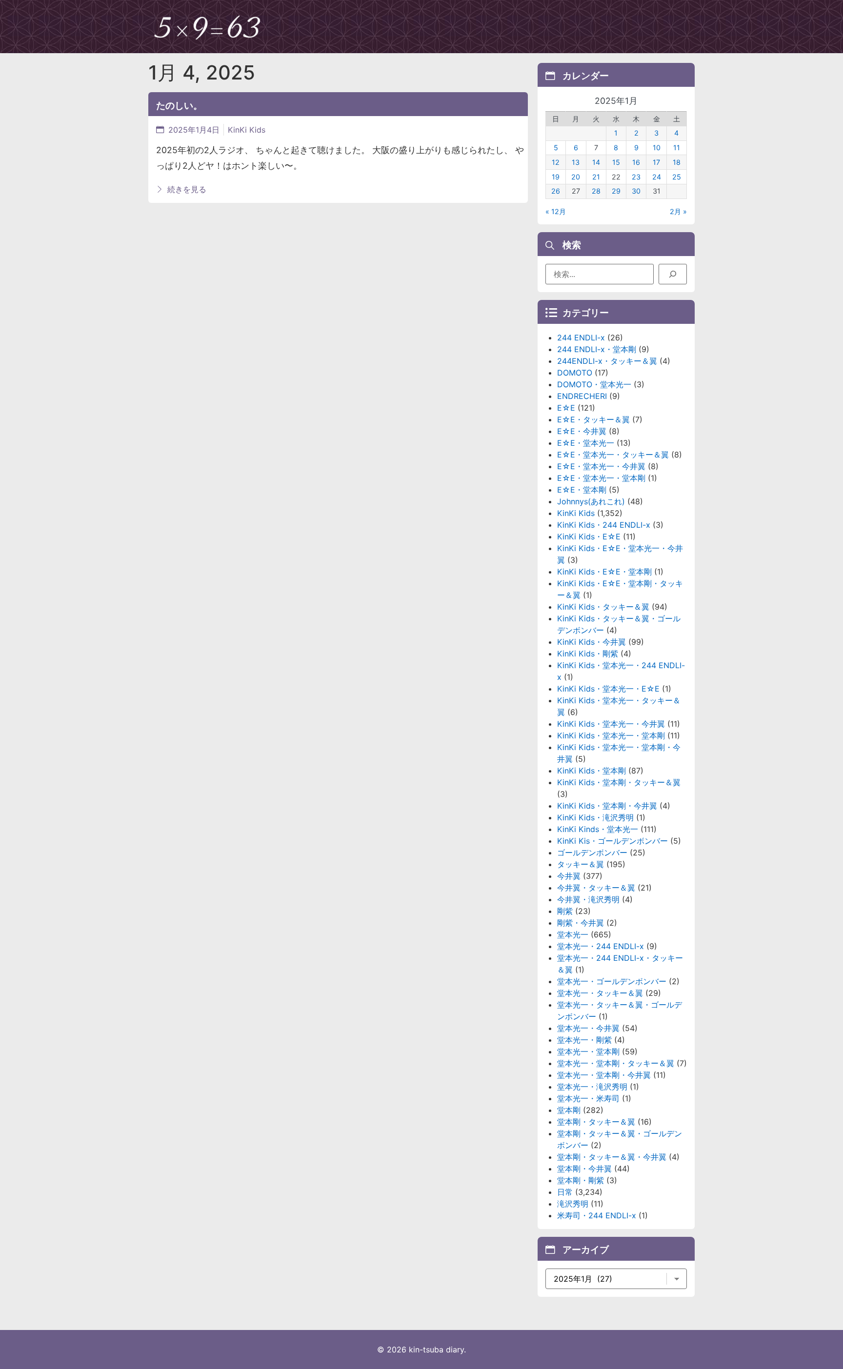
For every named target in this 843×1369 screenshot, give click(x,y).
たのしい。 (179, 105)
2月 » (678, 211)
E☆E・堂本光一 (585, 443)
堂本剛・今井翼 (584, 1168)
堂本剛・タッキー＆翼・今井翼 (611, 1157)
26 (555, 191)
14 (596, 162)
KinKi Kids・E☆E (589, 536)
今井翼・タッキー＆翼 (596, 888)
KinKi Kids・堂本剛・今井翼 (607, 806)
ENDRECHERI (582, 396)
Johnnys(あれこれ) (591, 501)
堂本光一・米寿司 (588, 1098)
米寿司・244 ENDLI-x (596, 1215)
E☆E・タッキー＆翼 (593, 419)
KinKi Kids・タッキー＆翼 (603, 607)
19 (556, 177)
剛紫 (565, 911)
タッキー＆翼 (580, 864)
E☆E (566, 408)
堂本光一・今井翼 (588, 1028)
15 (616, 162)
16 (636, 162)
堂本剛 (569, 1110)
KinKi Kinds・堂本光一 (597, 829)
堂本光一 (572, 934)
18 (677, 162)
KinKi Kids (246, 130)
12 (556, 162)
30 (636, 191)
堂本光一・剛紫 (584, 1040)
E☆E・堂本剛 (581, 490)
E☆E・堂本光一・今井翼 (601, 466)
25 (676, 177)
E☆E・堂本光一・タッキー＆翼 (613, 454)
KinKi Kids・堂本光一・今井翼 (611, 724)
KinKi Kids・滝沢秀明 (595, 817)
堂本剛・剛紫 (580, 1180)
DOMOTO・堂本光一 (594, 384)
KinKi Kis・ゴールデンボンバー (612, 841)
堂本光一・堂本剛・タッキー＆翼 (615, 1063)
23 (636, 177)
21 (596, 177)
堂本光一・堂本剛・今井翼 (604, 1075)
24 (656, 177)
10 (657, 147)
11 (676, 147)
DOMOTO (574, 372)
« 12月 (555, 211)
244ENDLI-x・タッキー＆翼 (607, 361)
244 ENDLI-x (581, 337)
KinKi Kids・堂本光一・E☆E (608, 689)
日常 (565, 1192)
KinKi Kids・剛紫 (587, 653)
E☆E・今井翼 (581, 431)
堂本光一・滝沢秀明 (592, 1086)
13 (576, 162)
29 (616, 191)
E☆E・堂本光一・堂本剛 (601, 478)
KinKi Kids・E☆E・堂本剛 (604, 571)
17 (656, 162)
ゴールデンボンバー (592, 852)
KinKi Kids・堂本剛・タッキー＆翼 (619, 782)
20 (575, 177)
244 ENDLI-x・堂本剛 (596, 349)
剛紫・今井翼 (580, 923)
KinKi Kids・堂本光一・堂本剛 (611, 735)
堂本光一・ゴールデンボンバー (611, 981)
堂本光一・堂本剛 (588, 1051)
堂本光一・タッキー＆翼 (600, 993)
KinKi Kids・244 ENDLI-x (603, 525)
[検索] (673, 274)
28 (596, 191)
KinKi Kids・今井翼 (591, 642)
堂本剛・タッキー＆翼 (596, 1122)
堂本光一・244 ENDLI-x (600, 946)
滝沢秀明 (572, 1204)
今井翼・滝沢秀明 (588, 899)
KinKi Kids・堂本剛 (591, 770)
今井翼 (569, 876)
